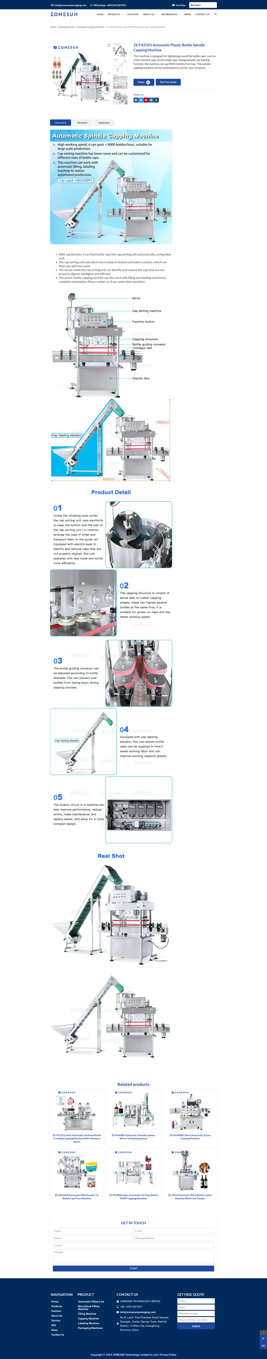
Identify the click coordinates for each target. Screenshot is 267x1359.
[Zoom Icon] (109, 45)
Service (55, 1320)
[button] (136, 100)
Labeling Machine (88, 1323)
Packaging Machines (90, 1328)
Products (56, 1306)
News (54, 1330)
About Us (56, 1315)
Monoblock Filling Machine (88, 1308)
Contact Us (57, 1334)
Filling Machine (87, 1313)
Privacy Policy (168, 1354)
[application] (121, 14)
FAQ (53, 1325)
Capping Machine (66, 26)
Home (53, 26)
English (197, 5)
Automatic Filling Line (91, 1301)
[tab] (60, 122)
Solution (56, 1311)
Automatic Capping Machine (90, 26)
